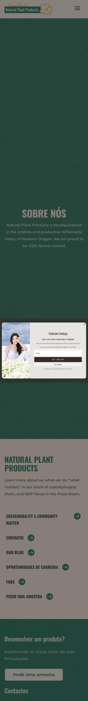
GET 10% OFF (58, 359)
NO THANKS (58, 364)
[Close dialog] (84, 324)
